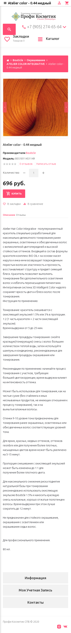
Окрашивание (36, 60)
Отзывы (21, 215)
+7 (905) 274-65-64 (44, 26)
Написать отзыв (46, 163)
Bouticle (18, 60)
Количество (11, 172)
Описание (9, 215)
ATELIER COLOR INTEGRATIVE (26, 63)
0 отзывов (26, 163)
